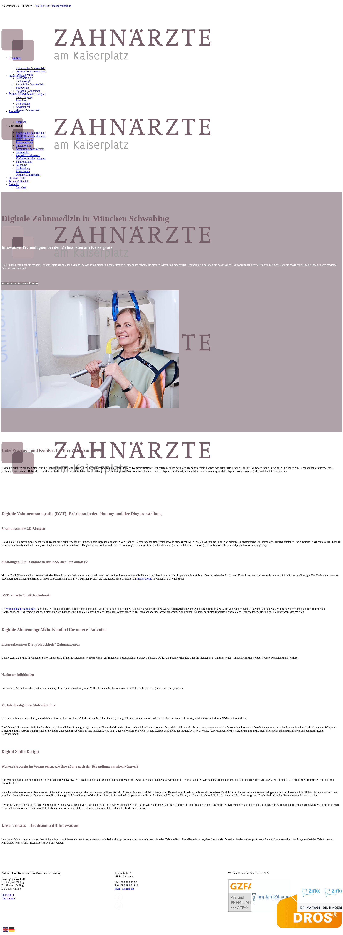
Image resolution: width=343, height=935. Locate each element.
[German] (12, 929)
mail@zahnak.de (61, 5)
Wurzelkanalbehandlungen (21, 608)
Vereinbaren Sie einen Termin (19, 283)
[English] (6, 929)
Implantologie (144, 578)
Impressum (7, 894)
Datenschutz (8, 897)
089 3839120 (42, 5)
